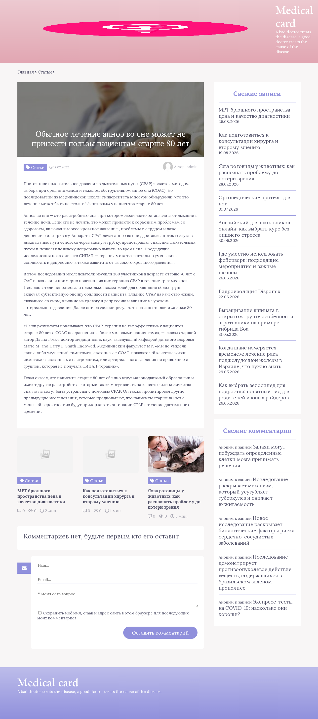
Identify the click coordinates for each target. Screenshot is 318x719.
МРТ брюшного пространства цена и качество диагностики (254, 113)
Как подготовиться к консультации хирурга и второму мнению (248, 141)
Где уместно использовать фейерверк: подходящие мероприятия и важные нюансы (251, 263)
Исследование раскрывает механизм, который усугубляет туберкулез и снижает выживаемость (253, 491)
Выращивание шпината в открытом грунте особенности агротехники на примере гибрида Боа (256, 319)
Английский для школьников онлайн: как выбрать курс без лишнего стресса (254, 228)
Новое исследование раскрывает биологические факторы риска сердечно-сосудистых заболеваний (256, 530)
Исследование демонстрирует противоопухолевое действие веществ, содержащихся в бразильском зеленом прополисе (255, 572)
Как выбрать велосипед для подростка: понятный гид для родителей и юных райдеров (255, 391)
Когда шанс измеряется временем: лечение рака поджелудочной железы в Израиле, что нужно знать (250, 356)
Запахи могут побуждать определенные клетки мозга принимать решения (252, 456)
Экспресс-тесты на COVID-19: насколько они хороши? (256, 608)
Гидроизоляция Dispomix (249, 291)
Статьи (45, 72)
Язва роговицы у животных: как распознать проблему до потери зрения (257, 172)
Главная (25, 72)
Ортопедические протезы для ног (255, 200)
